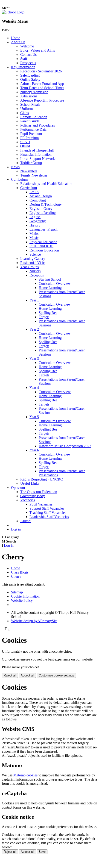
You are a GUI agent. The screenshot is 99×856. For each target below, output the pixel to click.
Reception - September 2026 (41, 71)
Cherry (16, 576)
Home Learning (50, 288)
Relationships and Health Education (46, 184)
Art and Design (40, 196)
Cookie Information (25, 596)
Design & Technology (45, 204)
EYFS (34, 192)
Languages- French (43, 229)
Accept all (27, 675)
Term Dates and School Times (42, 88)
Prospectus (28, 63)
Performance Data (33, 129)
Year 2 (34, 329)
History (34, 225)
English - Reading (42, 213)
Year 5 (34, 417)
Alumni (25, 521)
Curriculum (19, 179)
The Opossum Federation (38, 492)
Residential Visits (32, 263)
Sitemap (17, 592)
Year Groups (29, 267)
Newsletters (28, 171)
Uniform (26, 109)
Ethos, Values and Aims (37, 50)
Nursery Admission (34, 92)
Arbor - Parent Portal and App (42, 84)
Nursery (35, 271)
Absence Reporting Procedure (42, 100)
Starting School (50, 279)
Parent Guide (29, 121)
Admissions (28, 96)
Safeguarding (30, 75)
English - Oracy (40, 209)
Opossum (18, 488)
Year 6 (34, 450)
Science (35, 254)
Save (42, 851)
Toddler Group (31, 163)
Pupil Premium (31, 134)
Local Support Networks (38, 159)
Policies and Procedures (37, 125)
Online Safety (30, 79)
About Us (18, 42)
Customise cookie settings (56, 675)
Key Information (23, 67)
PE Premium (29, 138)
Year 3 (34, 358)
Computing (37, 200)
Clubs (24, 113)
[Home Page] (13, 12)
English (35, 217)
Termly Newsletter (33, 175)
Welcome (27, 46)
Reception (36, 275)
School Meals (30, 104)
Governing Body (32, 496)
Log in (16, 529)
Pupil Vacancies (40, 504)
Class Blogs (19, 572)
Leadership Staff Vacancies (49, 517)
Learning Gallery (32, 259)
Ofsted (25, 146)
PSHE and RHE (41, 246)
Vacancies (27, 500)
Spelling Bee (48, 313)
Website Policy (22, 600)
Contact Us (28, 54)
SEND (25, 142)
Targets (44, 317)
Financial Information (36, 154)
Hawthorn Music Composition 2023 (65, 446)
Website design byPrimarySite (34, 621)
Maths (33, 234)
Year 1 (34, 300)
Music (33, 238)
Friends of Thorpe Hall (37, 150)
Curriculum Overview (55, 283)
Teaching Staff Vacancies (47, 513)
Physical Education (43, 242)
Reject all (10, 675)
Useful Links (29, 483)
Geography (37, 221)
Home (15, 38)
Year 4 (34, 388)
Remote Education (33, 117)
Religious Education (44, 250)
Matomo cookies (25, 775)
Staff (23, 59)
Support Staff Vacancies (46, 508)
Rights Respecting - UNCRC (41, 479)
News (15, 167)
